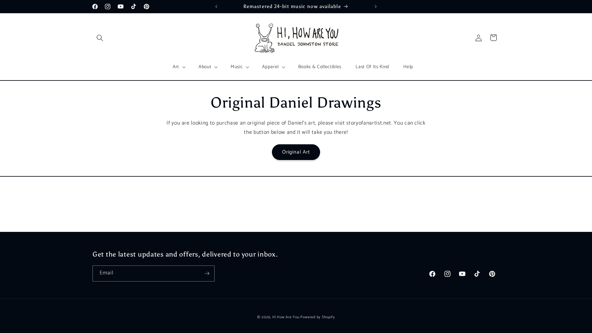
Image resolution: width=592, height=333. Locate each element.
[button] (99, 37)
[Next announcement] (376, 6)
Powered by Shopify (317, 317)
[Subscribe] (206, 273)
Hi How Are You (285, 317)
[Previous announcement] (216, 6)
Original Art (296, 152)
